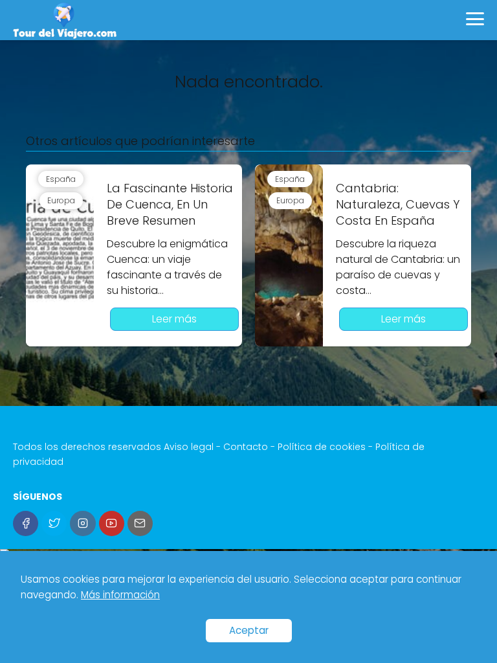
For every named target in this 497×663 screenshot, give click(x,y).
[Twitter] (54, 523)
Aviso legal (189, 446)
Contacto (245, 446)
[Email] (140, 523)
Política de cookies (322, 446)
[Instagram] (82, 523)
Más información (120, 594)
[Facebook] (25, 523)
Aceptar (249, 630)
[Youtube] (111, 523)
